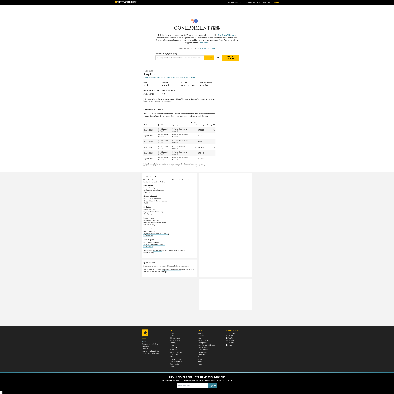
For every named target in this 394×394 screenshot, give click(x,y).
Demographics (175, 340)
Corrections (202, 354)
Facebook (231, 333)
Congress (173, 333)
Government (192, 28)
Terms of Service (203, 350)
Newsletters (202, 359)
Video (200, 364)
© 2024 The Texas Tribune (150, 353)
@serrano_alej (148, 236)
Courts (172, 336)
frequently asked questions (171, 270)
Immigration (174, 354)
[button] (197, 383)
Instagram (231, 340)
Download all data (206, 48)
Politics (172, 357)
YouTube (231, 338)
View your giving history (150, 344)
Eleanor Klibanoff (150, 196)
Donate (144, 342)
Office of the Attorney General (181, 78)
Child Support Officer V (154, 78)
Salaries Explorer (215, 28)
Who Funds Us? (203, 340)
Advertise (145, 349)
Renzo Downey (149, 218)
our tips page (157, 251)
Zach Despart (148, 240)
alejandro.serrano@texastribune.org (156, 233)
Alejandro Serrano (150, 229)
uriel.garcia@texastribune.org (153, 190)
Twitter (230, 336)
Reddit (230, 345)
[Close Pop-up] (1, 392)
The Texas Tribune (226, 35)
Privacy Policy (202, 352)
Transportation (175, 364)
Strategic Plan (202, 343)
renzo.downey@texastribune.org (154, 223)
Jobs (199, 338)
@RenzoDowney (149, 225)
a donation (203, 43)
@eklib (145, 203)
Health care (174, 350)
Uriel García (148, 185)
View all (172, 366)
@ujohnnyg (147, 192)
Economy (173, 343)
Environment (174, 347)
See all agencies (230, 57)
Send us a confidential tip (150, 351)
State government (176, 362)
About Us (201, 333)
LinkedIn (231, 343)
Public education (175, 359)
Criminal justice (175, 338)
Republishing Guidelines (206, 345)
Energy (172, 345)
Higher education (176, 352)
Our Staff (201, 336)
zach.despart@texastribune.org (154, 244)
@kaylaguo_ (147, 214)
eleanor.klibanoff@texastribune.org (155, 201)
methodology (162, 272)
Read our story (148, 266)
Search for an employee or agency (166, 54)
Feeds (200, 357)
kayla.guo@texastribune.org (153, 212)
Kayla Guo (147, 207)
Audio (200, 362)
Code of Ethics (203, 347)
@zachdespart (148, 246)
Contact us (145, 346)
